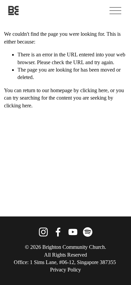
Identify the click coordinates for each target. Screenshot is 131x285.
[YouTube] (73, 232)
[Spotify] (87, 232)
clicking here (93, 90)
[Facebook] (58, 232)
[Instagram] (43, 232)
